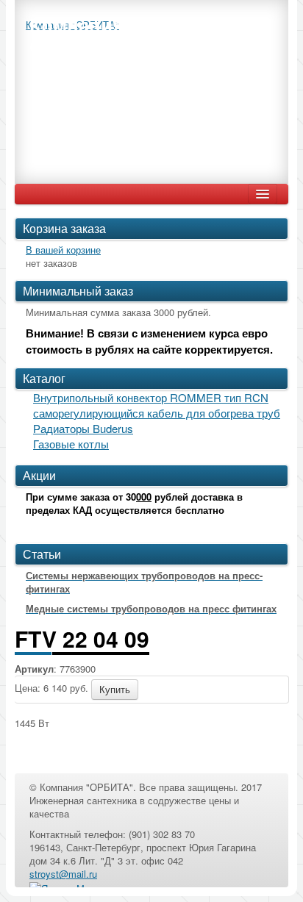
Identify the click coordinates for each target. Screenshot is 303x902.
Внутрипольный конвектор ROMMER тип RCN (150, 397)
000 (144, 497)
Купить (114, 689)
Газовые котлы (71, 443)
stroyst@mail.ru (63, 874)
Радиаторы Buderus (83, 428)
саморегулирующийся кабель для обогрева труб (156, 412)
